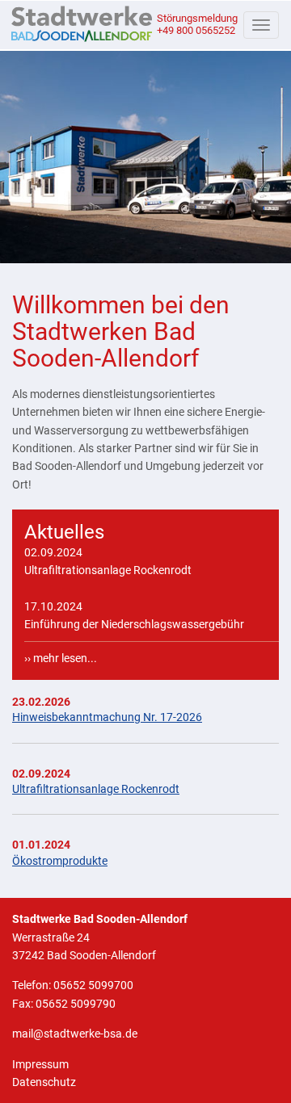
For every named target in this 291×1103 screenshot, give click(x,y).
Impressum (40, 1064)
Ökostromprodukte (60, 860)
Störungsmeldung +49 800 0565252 (197, 24)
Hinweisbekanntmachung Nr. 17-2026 (107, 717)
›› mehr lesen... (60, 658)
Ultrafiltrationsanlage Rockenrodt (95, 788)
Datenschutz (44, 1082)
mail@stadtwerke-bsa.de (74, 1033)
